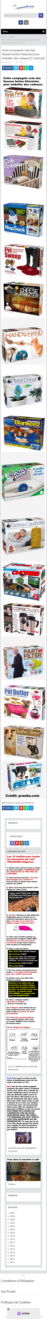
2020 (12, 1232)
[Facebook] (12, 843)
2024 (12, 1219)
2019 (12, 1236)
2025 (12, 1216)
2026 (12, 1213)
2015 (12, 1249)
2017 (12, 1242)
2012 (12, 1259)
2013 (12, 1255)
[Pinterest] (17, 843)
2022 (12, 1226)
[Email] (26, 843)
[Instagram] (22, 843)
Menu (5, 31)
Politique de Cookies (16, 1302)
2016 (12, 1246)
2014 (12, 1252)
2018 (12, 1239)
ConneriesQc (7, 62)
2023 (12, 1223)
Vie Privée (8, 1291)
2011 (12, 1262)
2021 (12, 1229)
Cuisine (11, 1184)
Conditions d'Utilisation (17, 1281)
